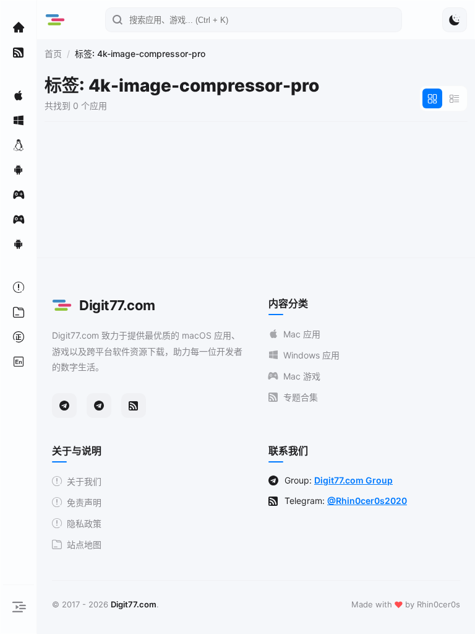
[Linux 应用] (18, 145)
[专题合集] (18, 52)
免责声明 (84, 502)
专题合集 (300, 397)
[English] (18, 361)
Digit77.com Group (353, 480)
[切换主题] (454, 19)
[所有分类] (18, 312)
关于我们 (84, 481)
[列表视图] (454, 98)
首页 (53, 53)
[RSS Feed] (133, 405)
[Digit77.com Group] (99, 405)
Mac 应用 (301, 334)
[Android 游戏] (18, 244)
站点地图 (84, 544)
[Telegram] (64, 405)
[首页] (18, 27)
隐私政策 (84, 523)
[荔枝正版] (18, 337)
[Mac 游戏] (18, 194)
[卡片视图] (432, 98)
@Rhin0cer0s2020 (367, 500)
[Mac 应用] (18, 95)
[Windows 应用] (18, 120)
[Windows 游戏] (18, 219)
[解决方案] (18, 287)
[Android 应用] (18, 169)
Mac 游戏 (301, 376)
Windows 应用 (311, 355)
